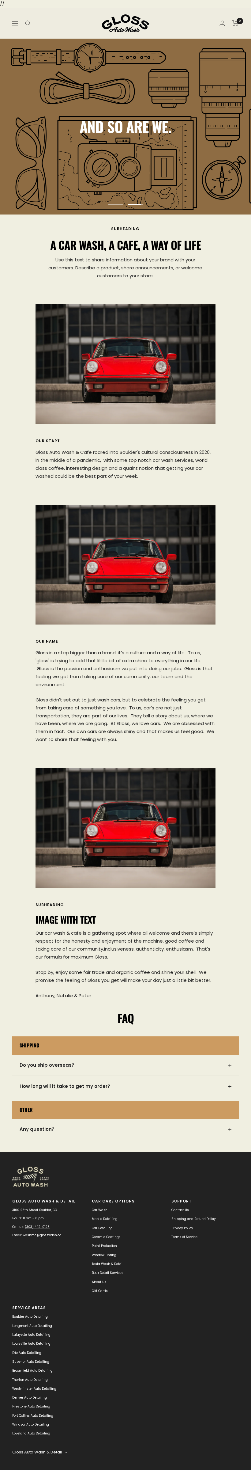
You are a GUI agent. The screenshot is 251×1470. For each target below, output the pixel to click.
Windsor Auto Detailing (30, 1424)
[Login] (222, 23)
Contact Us (180, 1210)
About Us (99, 1282)
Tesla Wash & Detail (107, 1264)
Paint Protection (104, 1246)
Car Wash (99, 1210)
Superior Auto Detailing (30, 1361)
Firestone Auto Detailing (31, 1406)
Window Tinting (104, 1255)
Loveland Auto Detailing (31, 1433)
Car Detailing (102, 1228)
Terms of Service (184, 1237)
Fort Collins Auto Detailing (32, 1415)
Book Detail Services (107, 1273)
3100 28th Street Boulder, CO (34, 1210)
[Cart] (235, 23)
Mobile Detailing (105, 1219)
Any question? (37, 1129)
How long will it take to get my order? (65, 1086)
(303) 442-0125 (37, 1227)
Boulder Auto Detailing (30, 1316)
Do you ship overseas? (47, 1065)
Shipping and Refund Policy (193, 1219)
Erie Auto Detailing (26, 1352)
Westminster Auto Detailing (34, 1388)
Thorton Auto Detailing (30, 1379)
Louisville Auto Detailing (31, 1343)
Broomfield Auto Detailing (32, 1370)
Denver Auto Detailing (29, 1397)
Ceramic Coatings (106, 1237)
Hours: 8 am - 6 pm (28, 1218)
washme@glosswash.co (42, 1235)
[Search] (28, 23)
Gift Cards (100, 1291)
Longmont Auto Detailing (32, 1326)
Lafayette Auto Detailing (31, 1334)
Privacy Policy (182, 1228)
